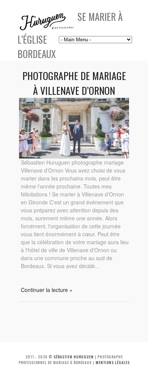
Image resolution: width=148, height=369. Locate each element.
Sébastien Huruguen (74, 357)
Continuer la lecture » (46, 290)
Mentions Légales (113, 362)
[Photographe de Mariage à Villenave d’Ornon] (74, 156)
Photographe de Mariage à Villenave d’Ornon (74, 83)
